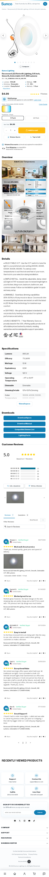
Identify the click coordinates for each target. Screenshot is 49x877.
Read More (6, 88)
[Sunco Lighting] (6, 3)
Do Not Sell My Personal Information (24, 851)
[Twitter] (20, 821)
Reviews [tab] (8, 515)
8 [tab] (34, 62)
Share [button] (8, 581)
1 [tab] (15, 62)
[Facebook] (15, 821)
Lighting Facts (24, 435)
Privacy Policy (32, 854)
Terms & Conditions (24, 857)
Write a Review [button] (36, 486)
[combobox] (28, 4)
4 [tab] (23, 62)
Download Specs (24, 418)
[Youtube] (29, 821)
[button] (24, 35)
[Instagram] (24, 821)
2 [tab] (17, 62)
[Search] (45, 4)
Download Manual (24, 424)
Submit (40, 812)
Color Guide (43, 104)
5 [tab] (25, 62)
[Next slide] (46, 35)
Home (4, 9)
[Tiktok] (34, 821)
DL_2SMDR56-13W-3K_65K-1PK (15, 78)
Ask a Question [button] (15, 486)
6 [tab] (28, 62)
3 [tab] (20, 62)
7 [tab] (31, 62)
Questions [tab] (21, 515)
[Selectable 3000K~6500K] (6, 109)
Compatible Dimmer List (24, 429)
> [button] (30, 742)
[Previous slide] (3, 35)
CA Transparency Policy (19, 854)
